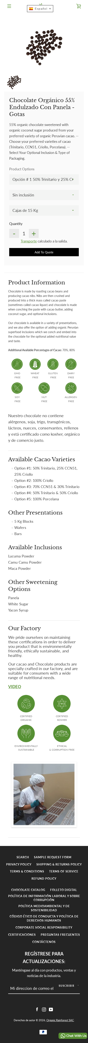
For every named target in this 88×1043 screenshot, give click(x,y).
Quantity (16, 224)
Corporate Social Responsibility (44, 927)
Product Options (21, 169)
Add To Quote (44, 252)
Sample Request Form (52, 857)
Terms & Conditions (27, 871)
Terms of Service (63, 871)
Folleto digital (63, 890)
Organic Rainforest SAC (60, 1020)
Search (23, 857)
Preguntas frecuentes (60, 934)
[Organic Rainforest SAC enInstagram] (44, 1009)
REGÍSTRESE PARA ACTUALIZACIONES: (44, 957)
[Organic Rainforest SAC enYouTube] (51, 1009)
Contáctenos (44, 942)
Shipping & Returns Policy (59, 864)
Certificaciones (22, 934)
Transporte (29, 241)
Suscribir (66, 985)
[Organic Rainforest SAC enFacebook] (37, 1009)
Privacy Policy (19, 864)
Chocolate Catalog (28, 890)
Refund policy (44, 878)
